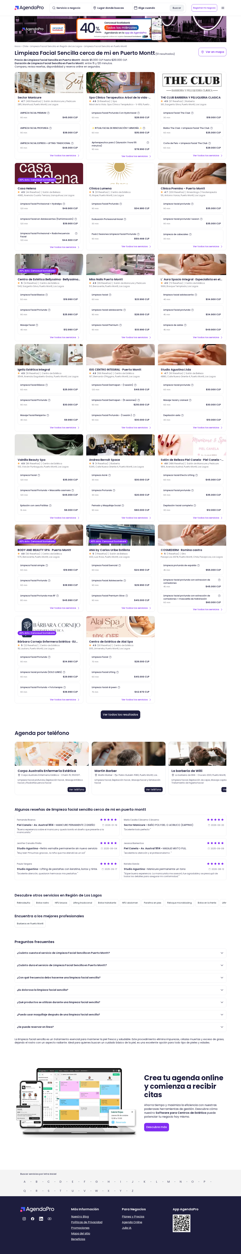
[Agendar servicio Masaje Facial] (49, 327)
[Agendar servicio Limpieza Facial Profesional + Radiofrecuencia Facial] (49, 237)
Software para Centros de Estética (181, 1113)
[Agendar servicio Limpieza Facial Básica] (49, 387)
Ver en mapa (215, 52)
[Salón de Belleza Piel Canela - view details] (192, 444)
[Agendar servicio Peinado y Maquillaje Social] (120, 507)
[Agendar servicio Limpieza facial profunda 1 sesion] (192, 221)
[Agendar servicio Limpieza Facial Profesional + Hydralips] (49, 206)
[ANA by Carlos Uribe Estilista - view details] (120, 535)
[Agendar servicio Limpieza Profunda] (120, 492)
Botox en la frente (207, 902)
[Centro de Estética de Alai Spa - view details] (120, 626)
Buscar (177, 8)
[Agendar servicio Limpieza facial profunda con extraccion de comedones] (192, 583)
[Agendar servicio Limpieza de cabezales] (192, 236)
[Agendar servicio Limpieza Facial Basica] (49, 297)
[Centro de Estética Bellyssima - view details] (49, 264)
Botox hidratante (107, 902)
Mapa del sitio (80, 1233)
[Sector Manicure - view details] (49, 82)
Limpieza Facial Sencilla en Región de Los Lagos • (56, 46)
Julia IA (126, 1228)
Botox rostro (42, 902)
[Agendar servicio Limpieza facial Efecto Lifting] (192, 477)
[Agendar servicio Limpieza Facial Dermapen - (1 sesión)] (120, 387)
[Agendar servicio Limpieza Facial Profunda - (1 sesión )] (120, 417)
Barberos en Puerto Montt (30, 923)
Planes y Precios (133, 1217)
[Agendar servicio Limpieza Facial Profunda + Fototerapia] (49, 689)
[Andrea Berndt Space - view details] (120, 444)
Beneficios (78, 1239)
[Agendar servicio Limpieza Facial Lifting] (120, 674)
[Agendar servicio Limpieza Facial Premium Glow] (120, 598)
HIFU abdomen (130, 902)
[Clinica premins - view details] (192, 173)
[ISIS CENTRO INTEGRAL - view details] (120, 354)
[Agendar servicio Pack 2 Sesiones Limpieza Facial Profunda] (120, 236)
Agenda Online (132, 1222)
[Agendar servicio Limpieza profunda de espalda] (192, 567)
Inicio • (18, 46)
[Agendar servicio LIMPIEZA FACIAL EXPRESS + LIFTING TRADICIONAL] (49, 145)
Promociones (80, 1228)
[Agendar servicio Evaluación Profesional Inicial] (120, 221)
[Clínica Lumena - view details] (120, 173)
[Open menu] (222, 7)
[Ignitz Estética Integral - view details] (49, 354)
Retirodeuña (23, 902)
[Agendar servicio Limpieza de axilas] (192, 327)
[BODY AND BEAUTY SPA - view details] (49, 535)
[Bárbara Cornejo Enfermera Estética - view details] (49, 626)
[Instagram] (24, 1219)
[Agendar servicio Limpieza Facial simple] (49, 567)
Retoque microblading (179, 902)
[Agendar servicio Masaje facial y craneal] (192, 402)
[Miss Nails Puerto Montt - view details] (120, 264)
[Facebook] (33, 1219)
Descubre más (156, 1127)
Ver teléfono (76, 789)
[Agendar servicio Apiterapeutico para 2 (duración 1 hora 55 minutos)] (120, 146)
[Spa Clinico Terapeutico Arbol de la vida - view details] (120, 82)
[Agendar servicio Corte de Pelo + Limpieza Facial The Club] (192, 145)
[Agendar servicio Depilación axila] (192, 417)
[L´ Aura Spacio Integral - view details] (192, 264)
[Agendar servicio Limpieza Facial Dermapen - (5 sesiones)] (120, 402)
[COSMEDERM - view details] (192, 535)
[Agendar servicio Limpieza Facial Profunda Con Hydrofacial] (120, 115)
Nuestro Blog (80, 1217)
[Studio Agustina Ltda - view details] (192, 354)
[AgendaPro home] (29, 8)
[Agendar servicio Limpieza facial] (120, 297)
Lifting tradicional (82, 902)
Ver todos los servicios (63, 155)
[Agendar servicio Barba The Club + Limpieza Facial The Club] (192, 130)
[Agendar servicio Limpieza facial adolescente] (120, 312)
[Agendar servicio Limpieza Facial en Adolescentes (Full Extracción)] (49, 221)
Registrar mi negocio (204, 7)
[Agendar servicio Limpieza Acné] (120, 477)
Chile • (26, 46)
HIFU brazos (61, 902)
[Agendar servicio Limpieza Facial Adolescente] (120, 583)
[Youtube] (49, 1219)
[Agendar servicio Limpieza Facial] (49, 477)
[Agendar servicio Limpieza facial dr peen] (120, 689)
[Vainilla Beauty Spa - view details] (49, 444)
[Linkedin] (41, 1219)
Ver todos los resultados (120, 715)
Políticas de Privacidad (86, 1222)
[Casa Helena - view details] (49, 173)
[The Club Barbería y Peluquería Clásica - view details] (192, 82)
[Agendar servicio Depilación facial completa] (192, 507)
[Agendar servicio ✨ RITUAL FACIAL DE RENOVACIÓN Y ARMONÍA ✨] (120, 130)
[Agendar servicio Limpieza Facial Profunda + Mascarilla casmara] (49, 492)
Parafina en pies (152, 902)
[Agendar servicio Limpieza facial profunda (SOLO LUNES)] (49, 674)
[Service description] (48, 113)
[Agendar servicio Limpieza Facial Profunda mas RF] (49, 598)
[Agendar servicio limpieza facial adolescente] (192, 297)
